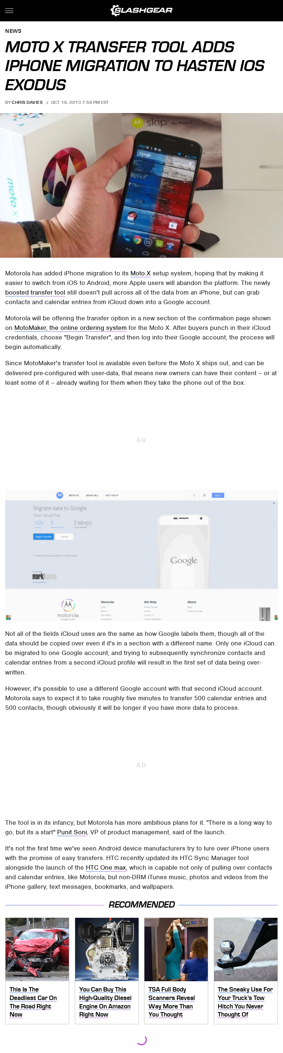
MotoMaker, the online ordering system (70, 328)
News (13, 31)
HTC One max (106, 867)
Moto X (140, 273)
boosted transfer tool (35, 292)
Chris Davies (27, 102)
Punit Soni (72, 832)
